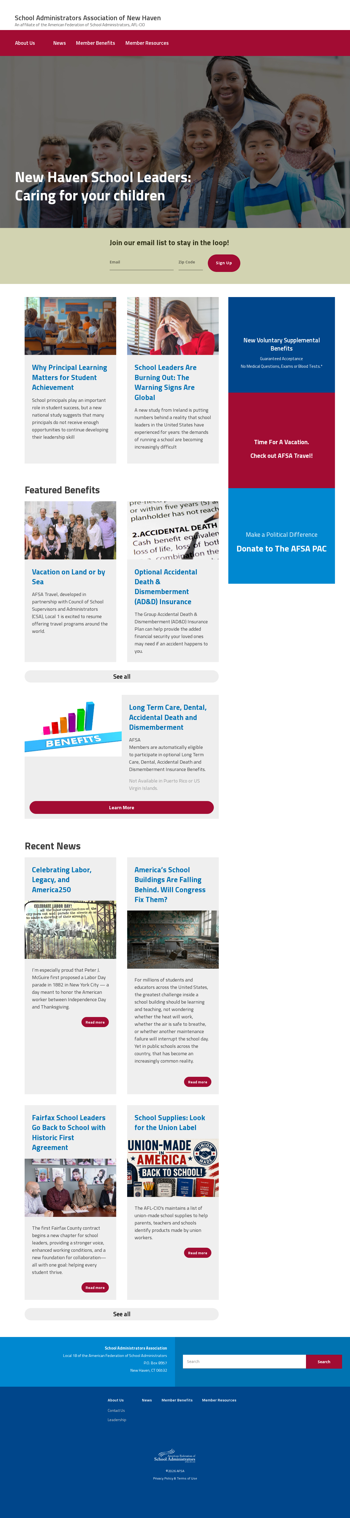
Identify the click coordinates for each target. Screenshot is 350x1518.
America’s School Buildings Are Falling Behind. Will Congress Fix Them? (170, 884)
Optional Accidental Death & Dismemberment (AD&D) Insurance (166, 586)
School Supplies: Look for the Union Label (170, 1122)
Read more (97, 1022)
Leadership (117, 1419)
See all (121, 676)
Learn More (121, 807)
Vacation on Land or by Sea (68, 576)
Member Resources (147, 43)
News (59, 43)
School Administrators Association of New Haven (88, 17)
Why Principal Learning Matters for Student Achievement (69, 377)
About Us (25, 43)
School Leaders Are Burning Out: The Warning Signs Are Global (166, 381)
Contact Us (116, 1410)
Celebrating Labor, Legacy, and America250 (62, 879)
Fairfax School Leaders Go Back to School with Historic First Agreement (69, 1132)
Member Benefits (95, 43)
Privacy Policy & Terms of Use (175, 1478)
